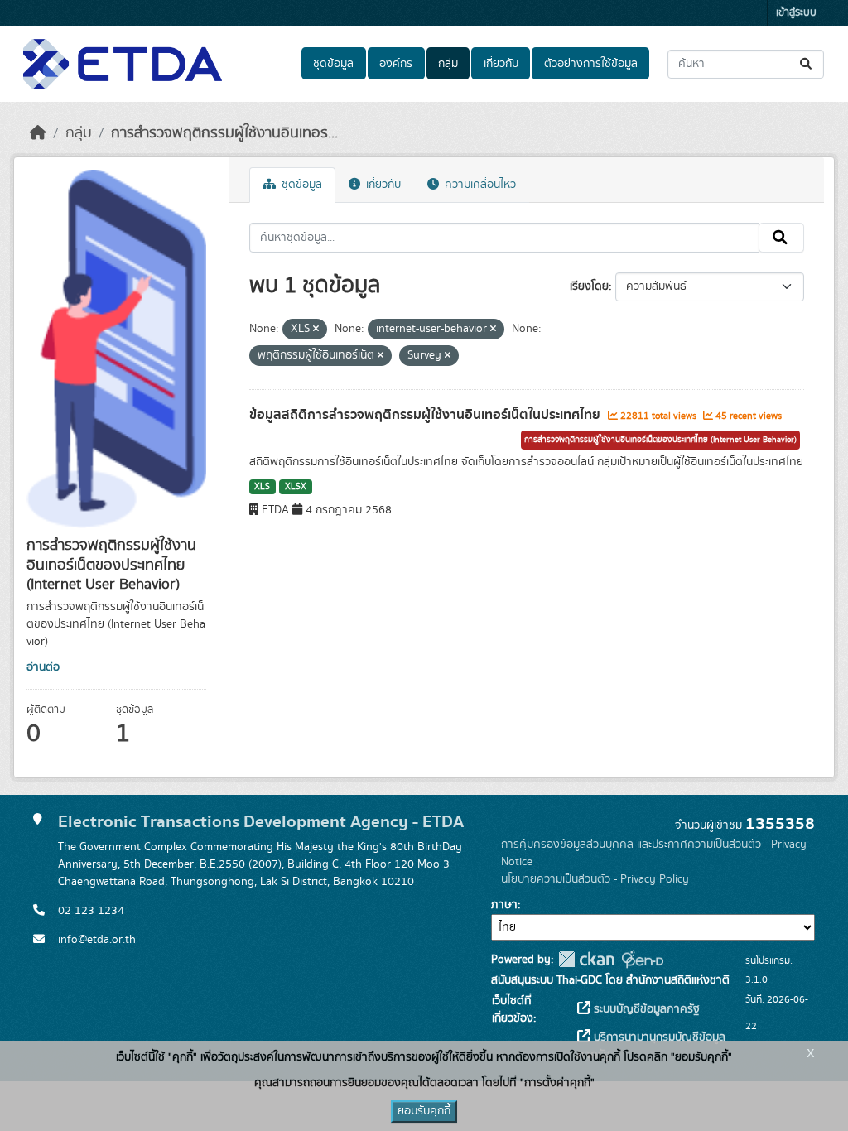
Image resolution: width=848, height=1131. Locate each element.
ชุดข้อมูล (333, 63)
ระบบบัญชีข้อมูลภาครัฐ (645, 1009)
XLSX (295, 486)
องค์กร (395, 63)
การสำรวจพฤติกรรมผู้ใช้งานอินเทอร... (224, 133)
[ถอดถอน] (316, 329)
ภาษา (504, 905)
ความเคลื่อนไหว (478, 184)
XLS (262, 486)
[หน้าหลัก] (38, 133)
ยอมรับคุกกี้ (424, 1111)
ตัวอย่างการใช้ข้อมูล (591, 63)
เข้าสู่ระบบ (796, 13)
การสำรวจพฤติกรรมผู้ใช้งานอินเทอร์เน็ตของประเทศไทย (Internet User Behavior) (660, 439)
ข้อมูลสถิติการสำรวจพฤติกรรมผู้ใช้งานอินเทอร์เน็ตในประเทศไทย (426, 415)
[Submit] (807, 64)
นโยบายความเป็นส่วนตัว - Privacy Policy (595, 879)
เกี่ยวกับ (501, 63)
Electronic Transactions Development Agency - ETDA (261, 821)
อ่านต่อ (43, 667)
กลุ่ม (448, 63)
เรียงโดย (589, 286)
